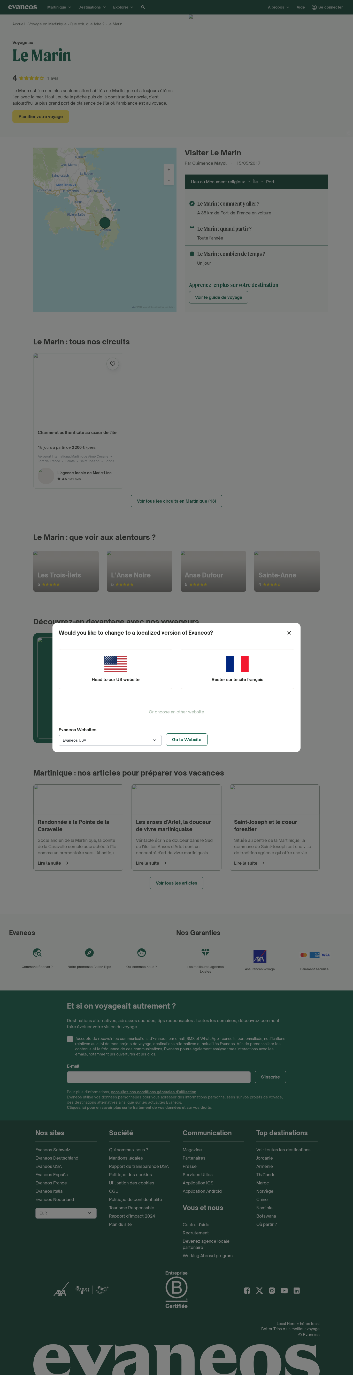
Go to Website (186, 739)
